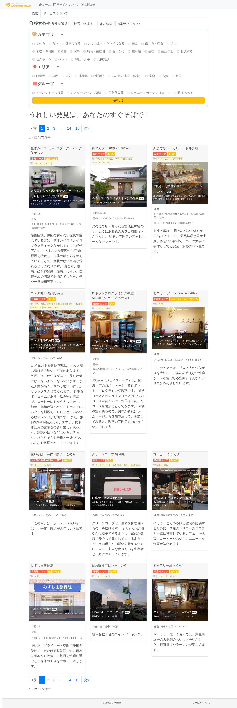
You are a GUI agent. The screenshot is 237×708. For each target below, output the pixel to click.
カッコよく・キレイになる (106, 43)
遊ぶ (135, 43)
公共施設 (103, 59)
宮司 (68, 76)
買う (55, 43)
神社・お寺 (82, 59)
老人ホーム (43, 59)
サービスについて (201, 702)
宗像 (152, 76)
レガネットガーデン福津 (147, 93)
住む (151, 51)
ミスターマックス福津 (86, 93)
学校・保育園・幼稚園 (51, 51)
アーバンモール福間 (50, 93)
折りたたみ (105, 23)
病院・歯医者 (96, 51)
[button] (118, 34)
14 (69, 128)
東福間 (99, 76)
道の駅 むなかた (183, 93)
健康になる (73, 43)
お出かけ (118, 51)
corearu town (112, 702)
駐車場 (136, 51)
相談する (187, 51)
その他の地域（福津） (126, 76)
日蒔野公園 (116, 93)
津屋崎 (83, 76)
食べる (40, 43)
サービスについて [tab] (55, 13)
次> (86, 128)
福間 (55, 76)
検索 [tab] (35, 13)
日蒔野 (40, 76)
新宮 (178, 76)
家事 (77, 51)
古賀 (165, 76)
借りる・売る (154, 43)
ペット (63, 59)
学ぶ (173, 43)
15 (77, 128)
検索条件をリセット (129, 23)
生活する (167, 51)
